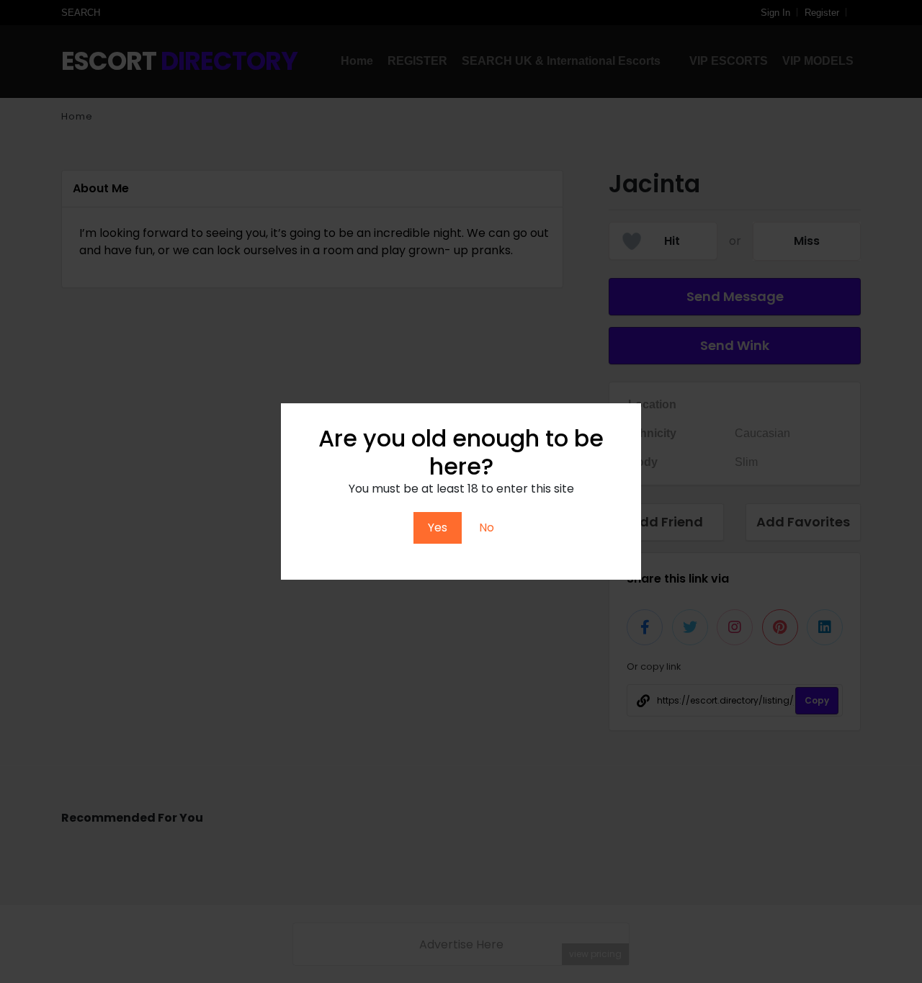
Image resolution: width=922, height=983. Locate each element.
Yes (437, 527)
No (486, 527)
